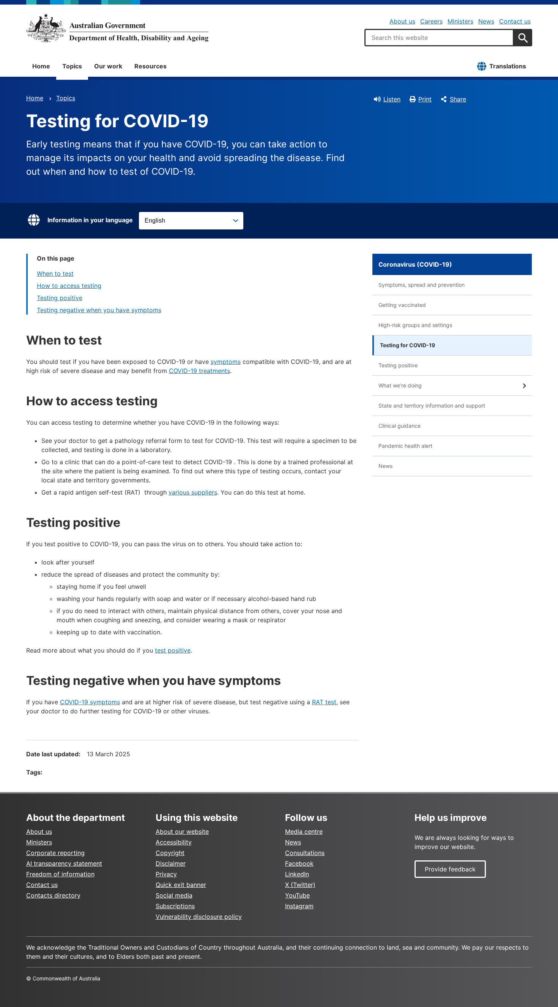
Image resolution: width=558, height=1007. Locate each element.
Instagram (299, 906)
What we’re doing (400, 385)
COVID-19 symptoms (90, 702)
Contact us (515, 21)
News (486, 21)
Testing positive (59, 298)
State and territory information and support (431, 405)
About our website (182, 831)
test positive (173, 650)
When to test (55, 273)
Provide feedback (450, 869)
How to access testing (69, 285)
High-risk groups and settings (415, 325)
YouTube (297, 895)
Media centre (304, 831)
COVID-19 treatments (199, 371)
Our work (108, 66)
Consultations (305, 853)
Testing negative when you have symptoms (99, 310)
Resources (150, 66)
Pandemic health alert (405, 446)
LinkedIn (297, 874)
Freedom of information (60, 874)
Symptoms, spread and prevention (421, 284)
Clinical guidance (399, 425)
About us (402, 21)
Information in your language (90, 220)
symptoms (226, 361)
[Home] (117, 28)
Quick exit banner (181, 884)
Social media (174, 895)
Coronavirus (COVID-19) (415, 264)
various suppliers (193, 492)
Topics (72, 66)
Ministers (460, 21)
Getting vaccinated (402, 305)
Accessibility (174, 842)
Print (425, 99)
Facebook (299, 863)
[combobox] (439, 37)
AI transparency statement (64, 863)
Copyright (170, 853)
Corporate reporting (55, 853)
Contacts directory (53, 895)
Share (458, 99)
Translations (507, 66)
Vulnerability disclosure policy (199, 916)
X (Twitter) (300, 884)
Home (41, 66)
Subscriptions (175, 906)
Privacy (166, 874)
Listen (391, 99)
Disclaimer (171, 863)
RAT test (324, 702)
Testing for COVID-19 (407, 345)
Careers (431, 21)
